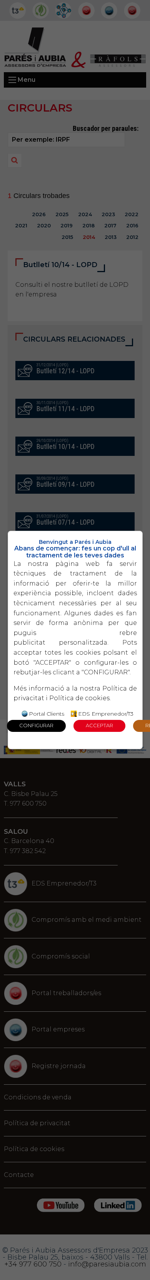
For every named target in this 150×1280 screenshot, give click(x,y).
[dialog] (75, 640)
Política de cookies (79, 698)
